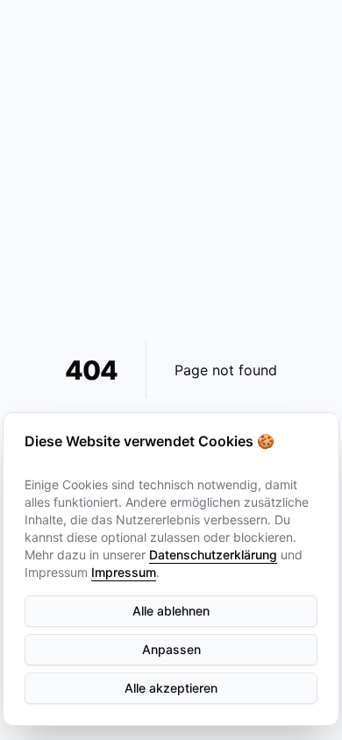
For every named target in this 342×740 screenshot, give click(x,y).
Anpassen (171, 649)
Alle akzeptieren (171, 687)
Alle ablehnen (171, 610)
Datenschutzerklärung (213, 554)
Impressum (123, 572)
